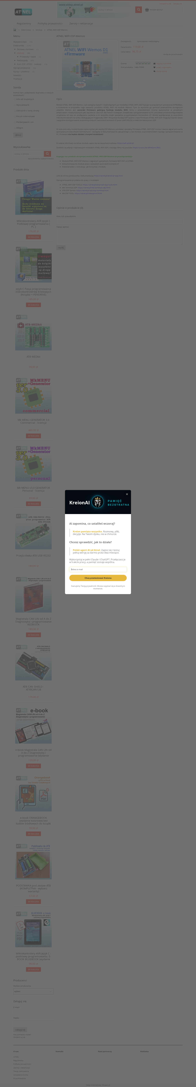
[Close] (127, 494)
